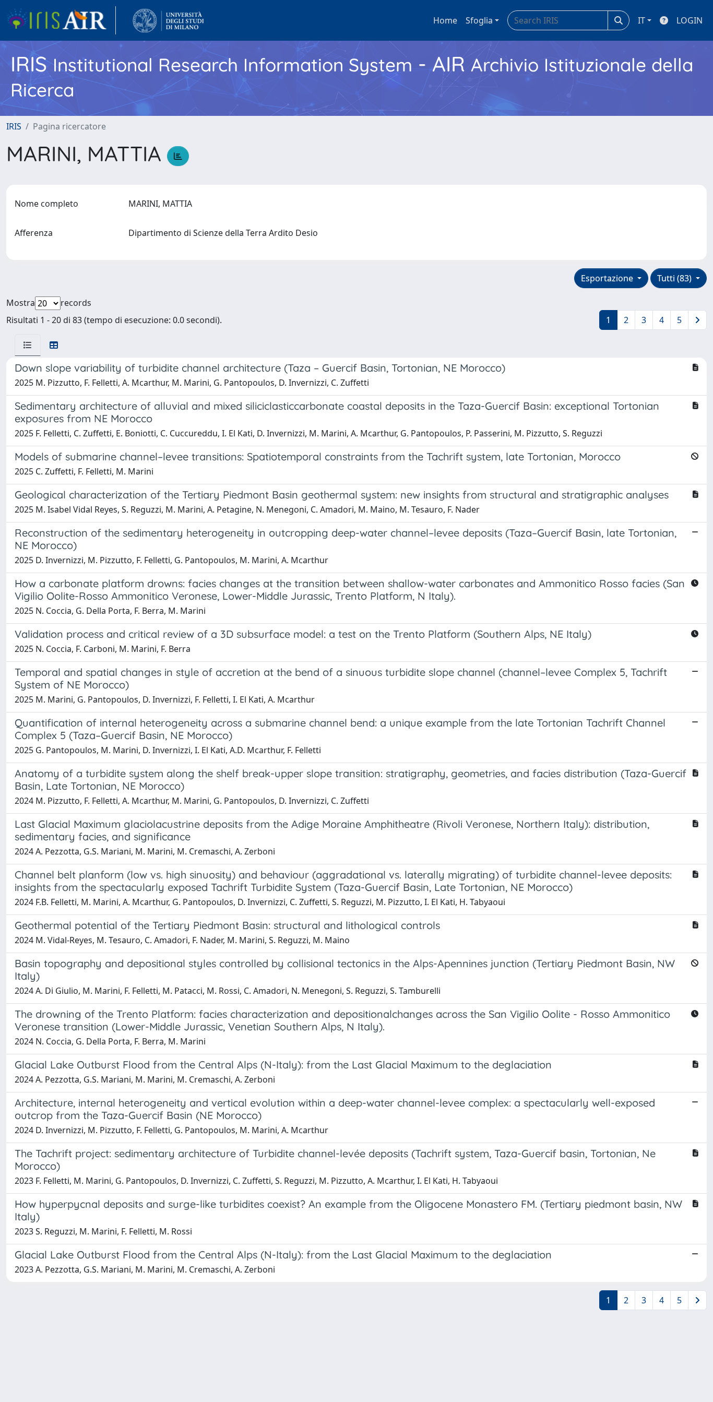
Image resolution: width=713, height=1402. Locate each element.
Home (445, 20)
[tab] (28, 345)
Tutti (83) (675, 278)
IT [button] (641, 20)
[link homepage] (61, 20)
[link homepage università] (168, 20)
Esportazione (608, 278)
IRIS (13, 126)
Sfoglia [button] (479, 20)
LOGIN (689, 20)
